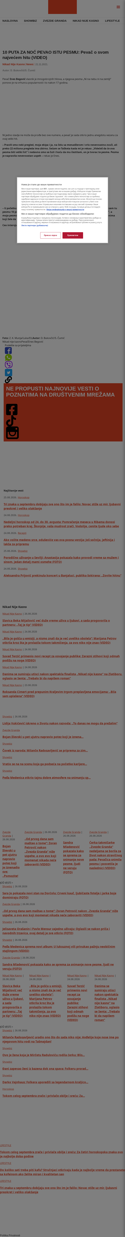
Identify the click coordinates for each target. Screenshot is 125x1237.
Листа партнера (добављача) (34, 225)
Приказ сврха (50, 235)
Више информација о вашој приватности (65, 209)
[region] (62, 210)
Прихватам (72, 235)
